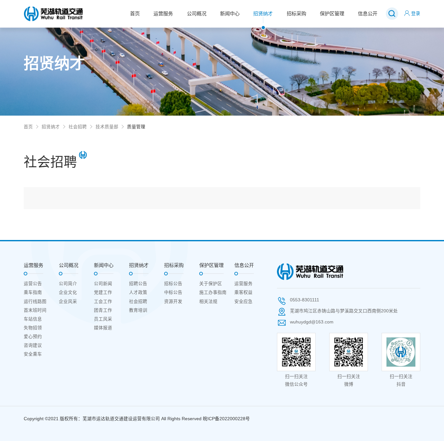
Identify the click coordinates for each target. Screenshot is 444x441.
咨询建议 (33, 345)
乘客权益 (243, 292)
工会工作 (103, 301)
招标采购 (296, 13)
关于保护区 (210, 283)
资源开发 (173, 301)
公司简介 (68, 283)
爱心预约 (33, 336)
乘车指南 (33, 292)
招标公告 (173, 283)
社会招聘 (78, 126)
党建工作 (103, 292)
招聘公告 (138, 283)
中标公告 (173, 292)
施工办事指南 (213, 292)
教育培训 (138, 310)
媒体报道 (103, 327)
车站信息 (33, 319)
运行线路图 (35, 301)
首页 (135, 13)
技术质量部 (107, 126)
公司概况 (196, 13)
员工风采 (103, 319)
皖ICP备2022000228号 (226, 418)
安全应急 (243, 301)
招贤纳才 (263, 13)
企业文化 (68, 292)
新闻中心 (230, 13)
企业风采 (68, 301)
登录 (415, 13)
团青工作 (103, 310)
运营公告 (33, 283)
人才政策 (138, 292)
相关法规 (208, 301)
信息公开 (367, 13)
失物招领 (33, 327)
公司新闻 (103, 283)
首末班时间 (35, 310)
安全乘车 (33, 354)
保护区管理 (332, 13)
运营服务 (163, 13)
